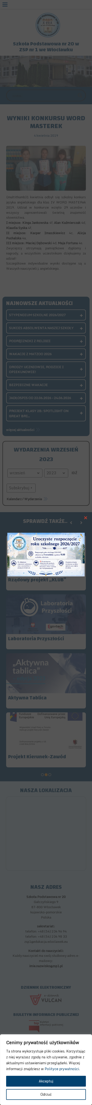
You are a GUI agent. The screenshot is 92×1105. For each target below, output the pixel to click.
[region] (46, 1069)
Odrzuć (46, 1094)
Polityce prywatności (62, 1069)
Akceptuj (46, 1081)
